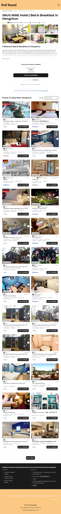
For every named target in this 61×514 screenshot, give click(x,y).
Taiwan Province (22, 11)
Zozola (5, 150)
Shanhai (39, 182)
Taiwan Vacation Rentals (8, 481)
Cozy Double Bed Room (38, 383)
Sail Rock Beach (41, 153)
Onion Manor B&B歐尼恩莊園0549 (40, 121)
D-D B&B (34, 266)
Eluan (10, 298)
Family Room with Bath (9, 295)
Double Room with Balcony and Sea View (14, 383)
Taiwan (15, 11)
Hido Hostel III (36, 295)
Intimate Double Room (9, 412)
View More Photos (9, 41)
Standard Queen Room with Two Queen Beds (44, 354)
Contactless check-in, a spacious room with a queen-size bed (44, 473)
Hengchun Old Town (13, 240)
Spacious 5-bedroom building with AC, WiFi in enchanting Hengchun (44, 482)
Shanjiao (10, 182)
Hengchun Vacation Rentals (9, 473)
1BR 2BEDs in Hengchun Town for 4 (12, 237)
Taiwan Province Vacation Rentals (8, 477)
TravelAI (33, 505)
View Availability (23, 126)
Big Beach (40, 298)
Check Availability (31, 75)
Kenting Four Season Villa (39, 208)
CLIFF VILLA (35, 179)
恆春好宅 (5, 179)
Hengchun (31, 11)
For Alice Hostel (36, 237)
